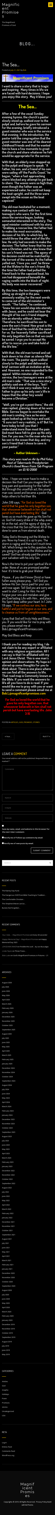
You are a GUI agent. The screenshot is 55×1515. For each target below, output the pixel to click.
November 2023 (8, 1123)
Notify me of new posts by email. (19, 843)
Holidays (5, 1394)
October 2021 (7, 1230)
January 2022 (7, 1217)
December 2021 (8, 1222)
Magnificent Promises (11, 10)
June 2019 (6, 1350)
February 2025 (7, 1059)
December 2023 (8, 1119)
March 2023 (6, 1158)
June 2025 (6, 1042)
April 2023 (6, 1153)
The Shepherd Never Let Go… (14, 903)
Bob (24, 70)
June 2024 (6, 1093)
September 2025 (8, 1029)
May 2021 (6, 1252)
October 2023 (7, 1128)
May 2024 (6, 1098)
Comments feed (8, 1451)
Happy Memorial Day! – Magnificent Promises (20, 939)
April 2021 (6, 1256)
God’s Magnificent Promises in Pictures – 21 (30, 955)
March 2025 (6, 1055)
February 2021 (7, 1264)
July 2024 (5, 1089)
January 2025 (7, 1063)
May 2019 (6, 1354)
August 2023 (7, 1136)
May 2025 (6, 1046)
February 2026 (7, 1008)
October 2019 (7, 1333)
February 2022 (7, 1213)
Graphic (5, 1390)
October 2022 (7, 1179)
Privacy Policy (41, 1502)
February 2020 (7, 1316)
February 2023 (7, 1162)
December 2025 (8, 1016)
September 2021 (8, 1234)
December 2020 (8, 1273)
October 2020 (7, 1281)
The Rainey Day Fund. (10, 890)
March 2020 (6, 1311)
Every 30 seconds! (40, 935)
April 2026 (6, 999)
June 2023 (6, 1145)
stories (36, 722)
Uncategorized (8, 1411)
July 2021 (5, 1243)
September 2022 (8, 1183)
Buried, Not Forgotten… (11, 908)
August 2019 (7, 1341)
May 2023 (6, 1149)
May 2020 (6, 1303)
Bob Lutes (6, 955)
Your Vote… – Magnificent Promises (16, 935)
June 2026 (6, 991)
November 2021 (8, 1226)
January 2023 (7, 1166)
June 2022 (6, 1196)
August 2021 (7, 1239)
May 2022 (6, 1200)
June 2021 (6, 1247)
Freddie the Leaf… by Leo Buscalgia (34, 946)
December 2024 (8, 1068)
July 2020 (5, 1294)
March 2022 (6, 1209)
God (21, 722)
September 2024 (8, 1081)
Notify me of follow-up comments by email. (23, 837)
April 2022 (6, 1205)
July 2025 (5, 1038)
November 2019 (8, 1328)
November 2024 (8, 1072)
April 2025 (6, 1051)
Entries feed (7, 1447)
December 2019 (8, 1324)
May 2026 (6, 995)
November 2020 (8, 1277)
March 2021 (6, 1260)
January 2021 (7, 1269)
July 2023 (5, 1140)
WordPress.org (8, 1455)
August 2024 (7, 1085)
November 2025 (8, 1021)
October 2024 (7, 1076)
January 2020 (7, 1320)
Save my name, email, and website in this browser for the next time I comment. (26, 830)
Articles (14, 722)
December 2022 (8, 1170)
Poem (4, 1398)
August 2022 (7, 1187)
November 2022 (8, 1175)
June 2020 (6, 1299)
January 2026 (7, 1012)
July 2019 (5, 1346)
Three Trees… (20, 951)
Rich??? (46, 736)
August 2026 (7, 982)
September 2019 (8, 1337)
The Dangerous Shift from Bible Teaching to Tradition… (24, 895)
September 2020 (8, 1286)
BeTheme (29, 1505)
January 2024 (7, 1115)
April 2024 (6, 1102)
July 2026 (5, 987)
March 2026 (6, 1004)
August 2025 (7, 1034)
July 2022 (5, 1192)
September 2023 (8, 1132)
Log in (4, 1442)
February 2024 (7, 1111)
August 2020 (7, 1290)
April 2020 (6, 1307)
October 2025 (7, 1025)
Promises (28, 722)
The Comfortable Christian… (13, 899)
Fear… (8, 736)
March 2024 (6, 1106)
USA (3, 1415)
